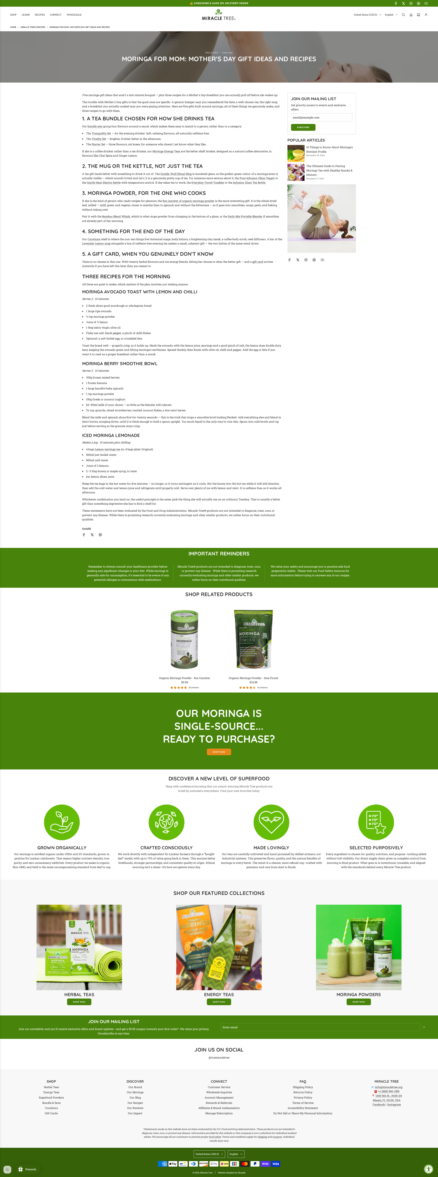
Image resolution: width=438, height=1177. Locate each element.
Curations (94, 239)
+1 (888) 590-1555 (388, 1091)
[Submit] (424, 1027)
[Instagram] (411, 3)
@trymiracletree (219, 1057)
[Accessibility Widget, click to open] (428, 1169)
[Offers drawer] (411, 14)
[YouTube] (426, 3)
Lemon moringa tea (107, 449)
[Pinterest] (418, 3)
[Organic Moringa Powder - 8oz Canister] (184, 639)
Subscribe (303, 127)
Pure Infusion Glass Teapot (257, 178)
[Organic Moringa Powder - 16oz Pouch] (253, 639)
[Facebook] (396, 3)
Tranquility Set (101, 133)
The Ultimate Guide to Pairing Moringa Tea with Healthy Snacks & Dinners (329, 170)
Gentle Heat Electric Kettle (104, 182)
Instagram (394, 1104)
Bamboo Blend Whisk (116, 216)
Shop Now (79, 1002)
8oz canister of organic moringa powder (188, 201)
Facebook (379, 1104)
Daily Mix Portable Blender (245, 216)
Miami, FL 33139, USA (387, 1100)
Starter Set (98, 144)
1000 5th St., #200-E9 (389, 1096)
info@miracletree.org (388, 1087)
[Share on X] (92, 535)
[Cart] (418, 14)
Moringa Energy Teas (166, 151)
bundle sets (95, 126)
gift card (257, 261)
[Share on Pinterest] (100, 535)
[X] (403, 3)
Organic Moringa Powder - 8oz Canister (184, 678)
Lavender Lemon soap (96, 243)
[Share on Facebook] (84, 535)
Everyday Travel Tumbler (207, 182)
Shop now (219, 752)
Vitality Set (99, 139)
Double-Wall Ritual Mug (176, 174)
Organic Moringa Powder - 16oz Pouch (253, 678)
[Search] (403, 14)
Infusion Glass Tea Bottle (249, 182)
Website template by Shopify (232, 1172)
